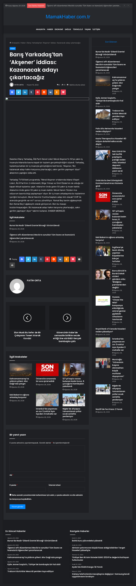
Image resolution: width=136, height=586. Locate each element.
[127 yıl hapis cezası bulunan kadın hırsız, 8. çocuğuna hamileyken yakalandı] (74, 369)
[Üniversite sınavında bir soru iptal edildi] (47, 369)
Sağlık (68, 29)
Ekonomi (59, 29)
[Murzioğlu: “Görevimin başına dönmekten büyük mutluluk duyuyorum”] (103, 363)
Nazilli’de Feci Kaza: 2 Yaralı (109, 409)
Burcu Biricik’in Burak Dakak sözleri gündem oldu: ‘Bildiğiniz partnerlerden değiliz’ (119, 279)
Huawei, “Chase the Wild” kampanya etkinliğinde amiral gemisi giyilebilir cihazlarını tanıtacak (119, 308)
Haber (50, 29)
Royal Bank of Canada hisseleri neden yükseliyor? (111, 330)
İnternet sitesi (55, 485)
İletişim (96, 29)
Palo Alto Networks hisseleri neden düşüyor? (109, 130)
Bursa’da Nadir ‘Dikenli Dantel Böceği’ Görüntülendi (35, 225)
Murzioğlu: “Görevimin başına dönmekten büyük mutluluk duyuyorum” (118, 368)
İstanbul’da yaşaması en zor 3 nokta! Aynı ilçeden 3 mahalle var (46, 411)
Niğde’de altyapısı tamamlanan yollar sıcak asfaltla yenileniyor (72, 412)
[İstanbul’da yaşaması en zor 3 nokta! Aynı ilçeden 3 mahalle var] (47, 400)
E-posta (14, 485)
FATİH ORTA (19, 85)
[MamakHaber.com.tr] (68, 16)
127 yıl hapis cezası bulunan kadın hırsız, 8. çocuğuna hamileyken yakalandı (74, 382)
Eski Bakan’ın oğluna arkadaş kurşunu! (19, 396)
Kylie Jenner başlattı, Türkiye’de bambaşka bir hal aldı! (109, 101)
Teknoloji (78, 29)
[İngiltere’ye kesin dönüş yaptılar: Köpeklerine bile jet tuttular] (103, 251)
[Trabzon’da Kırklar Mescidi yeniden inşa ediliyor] (103, 114)
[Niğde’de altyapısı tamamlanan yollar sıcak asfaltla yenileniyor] (74, 400)
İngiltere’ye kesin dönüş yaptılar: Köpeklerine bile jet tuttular (118, 254)
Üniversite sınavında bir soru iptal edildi (46, 380)
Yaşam (88, 29)
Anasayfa (40, 29)
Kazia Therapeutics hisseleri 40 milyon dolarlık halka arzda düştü (111, 141)
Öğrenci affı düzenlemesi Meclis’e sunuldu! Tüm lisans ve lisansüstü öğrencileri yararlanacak (85, 6)
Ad (11, 475)
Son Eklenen (111, 42)
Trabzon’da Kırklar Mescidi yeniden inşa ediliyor (119, 114)
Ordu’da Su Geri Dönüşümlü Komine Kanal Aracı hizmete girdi (109, 183)
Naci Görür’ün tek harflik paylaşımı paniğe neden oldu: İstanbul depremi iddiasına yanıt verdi (119, 161)
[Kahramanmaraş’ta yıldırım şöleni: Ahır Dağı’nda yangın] (21, 369)
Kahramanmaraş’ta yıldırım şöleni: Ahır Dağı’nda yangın (19, 381)
